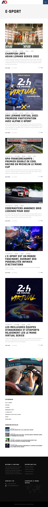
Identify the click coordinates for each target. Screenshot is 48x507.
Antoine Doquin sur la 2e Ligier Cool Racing (21, 430)
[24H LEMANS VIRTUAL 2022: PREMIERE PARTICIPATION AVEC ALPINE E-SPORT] (24, 91)
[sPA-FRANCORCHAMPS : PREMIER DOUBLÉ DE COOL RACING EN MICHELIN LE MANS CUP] (24, 145)
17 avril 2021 (12, 433)
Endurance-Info (9, 409)
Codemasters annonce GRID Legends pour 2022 (23, 210)
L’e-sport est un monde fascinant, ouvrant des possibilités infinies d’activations (20, 260)
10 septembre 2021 (9, 205)
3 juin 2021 (12, 439)
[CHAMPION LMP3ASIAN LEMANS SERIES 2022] (24, 36)
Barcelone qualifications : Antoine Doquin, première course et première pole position (26, 435)
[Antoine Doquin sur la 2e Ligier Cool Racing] (7, 429)
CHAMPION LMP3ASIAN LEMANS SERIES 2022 (22, 55)
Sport (32, 51)
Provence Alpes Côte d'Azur (13, 414)
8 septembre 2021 (8, 324)
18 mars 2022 (7, 51)
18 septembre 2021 (9, 156)
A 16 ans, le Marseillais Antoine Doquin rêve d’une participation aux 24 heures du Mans (23, 440)
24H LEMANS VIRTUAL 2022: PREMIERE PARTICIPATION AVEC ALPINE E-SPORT (21, 118)
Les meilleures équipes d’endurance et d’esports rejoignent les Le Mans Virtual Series (22, 331)
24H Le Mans (14, 51)
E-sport (27, 51)
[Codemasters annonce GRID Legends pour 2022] (24, 192)
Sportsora (28, 253)
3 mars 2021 (12, 428)
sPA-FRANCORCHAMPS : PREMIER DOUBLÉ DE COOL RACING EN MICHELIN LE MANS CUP (23, 163)
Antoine (21, 51)
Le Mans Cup (8, 412)
